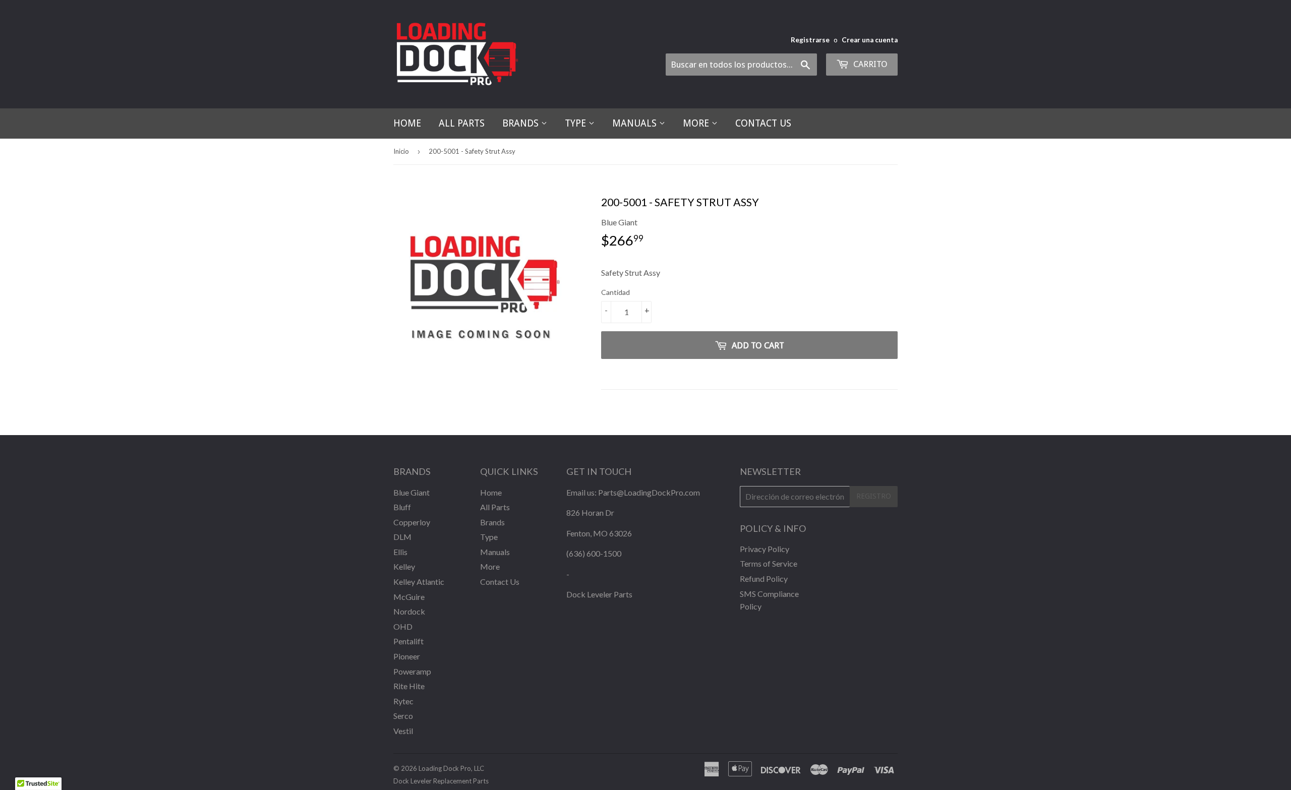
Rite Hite (409, 686)
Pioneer (406, 656)
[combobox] (741, 64)
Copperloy (411, 522)
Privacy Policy (764, 549)
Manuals (635, 123)
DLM (402, 536)
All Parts (462, 123)
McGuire (409, 596)
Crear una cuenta (870, 40)
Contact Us (763, 123)
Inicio (401, 151)
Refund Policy (764, 578)
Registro (873, 496)
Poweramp (412, 671)
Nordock (409, 611)
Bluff (402, 507)
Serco (403, 715)
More (697, 123)
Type (577, 123)
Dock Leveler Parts (599, 594)
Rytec (403, 701)
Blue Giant (411, 492)
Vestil (403, 731)
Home (407, 123)
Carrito (869, 64)
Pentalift (408, 641)
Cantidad (615, 292)
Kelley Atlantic (418, 581)
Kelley (404, 566)
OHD (403, 626)
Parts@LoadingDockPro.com (649, 492)
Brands (521, 123)
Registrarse (810, 40)
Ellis (400, 552)
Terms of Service (768, 563)
